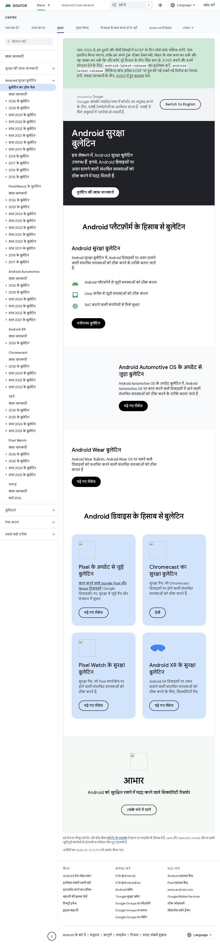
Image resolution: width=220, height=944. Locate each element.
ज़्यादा (186, 28)
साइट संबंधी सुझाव (154, 935)
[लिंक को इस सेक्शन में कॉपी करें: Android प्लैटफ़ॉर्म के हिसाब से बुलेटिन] (191, 227)
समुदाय (94, 935)
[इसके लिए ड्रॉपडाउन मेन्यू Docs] (51, 5)
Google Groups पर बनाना (131, 910)
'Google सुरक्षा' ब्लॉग (127, 896)
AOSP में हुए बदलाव (130, 76)
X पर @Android (125, 876)
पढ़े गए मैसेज (133, 406)
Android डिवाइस (160, 28)
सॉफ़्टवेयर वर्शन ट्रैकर (179, 910)
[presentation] (138, 227)
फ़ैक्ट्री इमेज (69, 903)
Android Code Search (78, 5)
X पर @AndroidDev (128, 883)
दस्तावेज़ (11, 17)
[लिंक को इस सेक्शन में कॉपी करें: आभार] (150, 781)
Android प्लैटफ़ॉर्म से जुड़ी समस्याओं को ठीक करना (121, 282)
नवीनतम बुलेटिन (88, 323)
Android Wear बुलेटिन (96, 450)
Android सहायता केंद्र (180, 876)
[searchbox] (29, 41)
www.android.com (180, 889)
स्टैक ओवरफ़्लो (176, 903)
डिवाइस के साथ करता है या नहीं (119, 28)
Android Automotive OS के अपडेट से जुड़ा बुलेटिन (160, 370)
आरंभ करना (38, 28)
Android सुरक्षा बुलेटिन (98, 138)
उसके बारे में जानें (139, 810)
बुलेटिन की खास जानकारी (95, 192)
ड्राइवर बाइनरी (70, 910)
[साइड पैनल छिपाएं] (51, 936)
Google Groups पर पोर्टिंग (131, 917)
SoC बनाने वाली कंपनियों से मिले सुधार (112, 305)
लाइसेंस (121, 935)
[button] (25, 68)
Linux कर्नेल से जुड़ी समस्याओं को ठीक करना (116, 293)
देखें (157, 613)
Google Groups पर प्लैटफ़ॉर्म (132, 903)
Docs (41, 5)
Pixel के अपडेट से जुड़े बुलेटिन (101, 570)
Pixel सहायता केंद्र (178, 883)
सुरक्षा (60, 28)
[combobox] (131, 5)
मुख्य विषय (82, 28)
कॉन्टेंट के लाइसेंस (117, 838)
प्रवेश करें (209, 5)
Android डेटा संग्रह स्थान (77, 876)
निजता (134, 935)
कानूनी (107, 935)
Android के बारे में (74, 935)
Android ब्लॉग (124, 889)
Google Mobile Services (184, 896)
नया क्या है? (12, 28)
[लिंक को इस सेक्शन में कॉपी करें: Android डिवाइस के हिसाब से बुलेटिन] (189, 516)
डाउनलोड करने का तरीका (77, 889)
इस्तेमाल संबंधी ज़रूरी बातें (77, 883)
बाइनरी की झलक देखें (75, 896)
